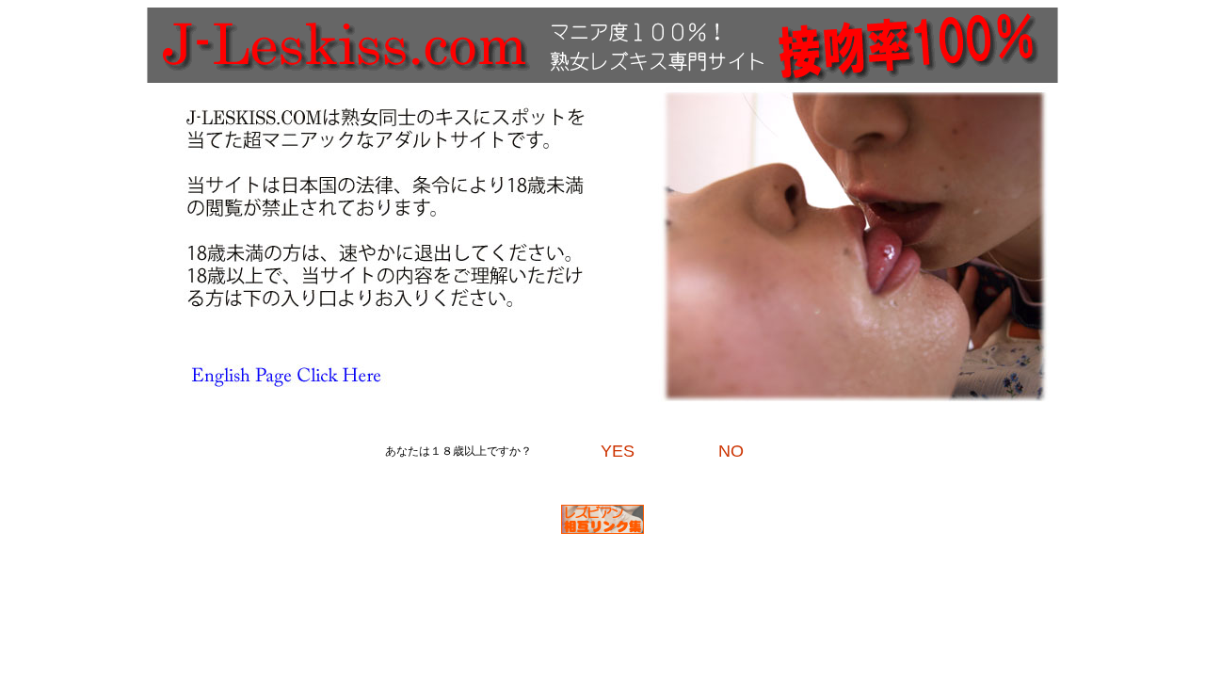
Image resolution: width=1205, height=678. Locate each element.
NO (731, 451)
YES (618, 451)
